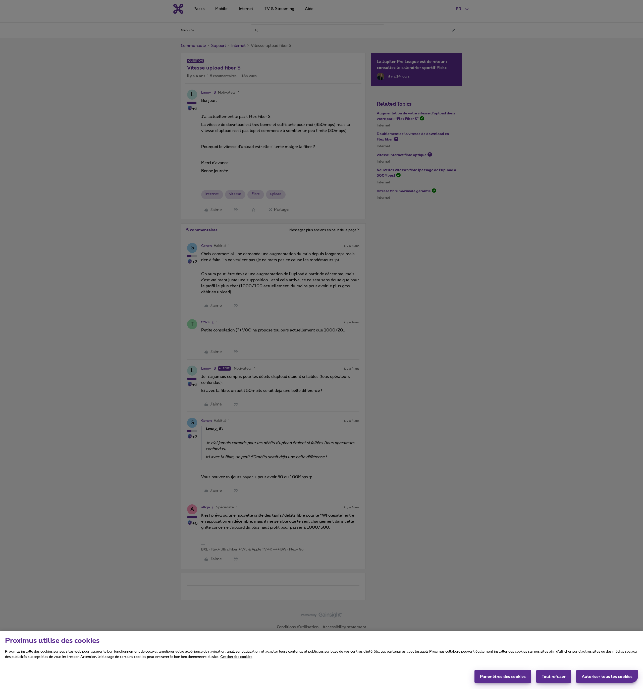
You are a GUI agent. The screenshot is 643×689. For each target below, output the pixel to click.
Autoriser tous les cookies (607, 676)
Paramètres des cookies (503, 676)
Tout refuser (554, 676)
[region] (321, 660)
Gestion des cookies (236, 657)
